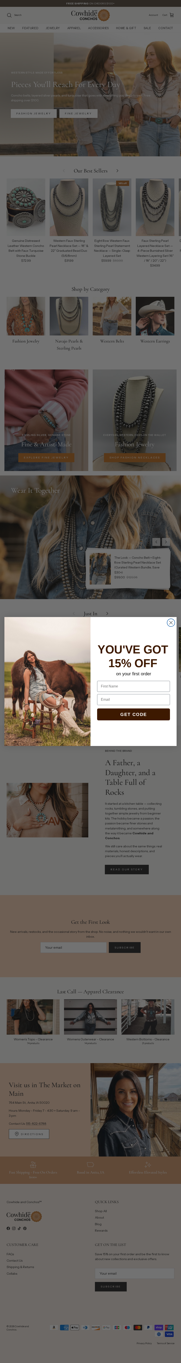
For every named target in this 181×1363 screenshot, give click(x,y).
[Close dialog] (171, 623)
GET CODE (133, 714)
